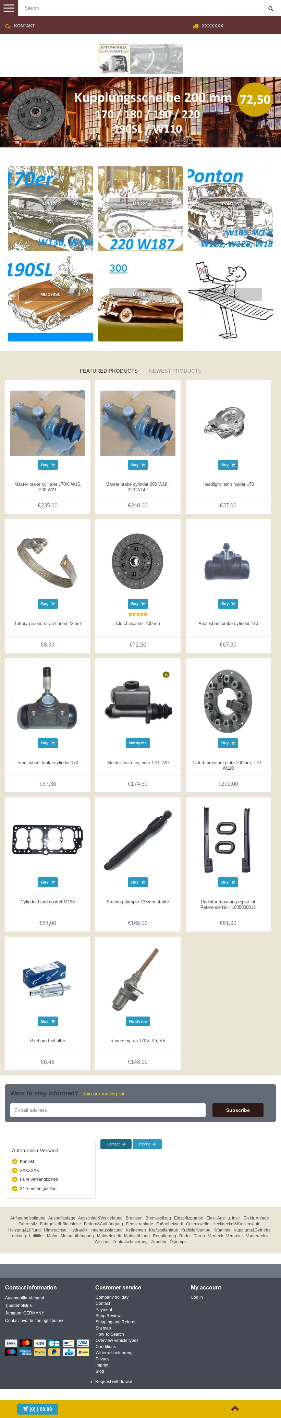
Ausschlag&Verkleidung (100, 1218)
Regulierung (164, 1236)
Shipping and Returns (116, 1322)
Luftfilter (36, 1236)
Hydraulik (78, 1230)
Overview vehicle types (117, 1340)
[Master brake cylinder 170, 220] (137, 700)
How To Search (110, 1334)
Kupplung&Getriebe (252, 1230)
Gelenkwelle (197, 1224)
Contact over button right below (34, 1320)
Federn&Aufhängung (103, 1224)
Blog (100, 1371)
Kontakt (24, 25)
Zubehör (159, 1241)
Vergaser (234, 1236)
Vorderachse (258, 1236)
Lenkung (18, 1236)
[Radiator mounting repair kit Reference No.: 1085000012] (228, 839)
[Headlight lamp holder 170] (228, 422)
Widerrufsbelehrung (114, 1352)
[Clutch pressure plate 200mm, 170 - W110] (228, 700)
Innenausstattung (106, 1230)
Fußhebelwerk (169, 1224)
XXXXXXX (212, 25)
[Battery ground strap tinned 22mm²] (47, 561)
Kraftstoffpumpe (195, 1230)
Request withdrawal (113, 1381)
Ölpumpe (178, 1241)
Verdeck (215, 1236)
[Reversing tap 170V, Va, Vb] (137, 978)
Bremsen (134, 1218)
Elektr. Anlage (256, 1218)
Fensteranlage (139, 1224)
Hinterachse (55, 1230)
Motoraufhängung (77, 1236)
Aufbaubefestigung (28, 1218)
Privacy (102, 1359)
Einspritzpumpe (188, 1218)
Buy (45, 465)
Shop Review (108, 1315)
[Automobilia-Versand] (140, 56)
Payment (104, 1309)
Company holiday (112, 1297)
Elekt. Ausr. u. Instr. (223, 1218)
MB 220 (140, 204)
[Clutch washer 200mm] (137, 561)
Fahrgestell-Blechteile (60, 1224)
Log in (197, 1297)
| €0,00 (40, 1409)
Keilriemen (136, 1230)
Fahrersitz (28, 1224)
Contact (114, 1144)
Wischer (102, 1241)
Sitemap (103, 1328)
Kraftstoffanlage (163, 1230)
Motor (52, 1236)
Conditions (106, 1346)
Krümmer (222, 1230)
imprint (145, 1144)
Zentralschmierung (130, 1241)
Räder (185, 1236)
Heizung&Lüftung (24, 1230)
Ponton (231, 204)
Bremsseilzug (158, 1218)
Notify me (138, 743)
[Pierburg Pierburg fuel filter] (47, 978)
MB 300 (140, 294)
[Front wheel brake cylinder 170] (47, 700)
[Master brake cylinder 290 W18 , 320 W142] (137, 422)
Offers (230, 294)
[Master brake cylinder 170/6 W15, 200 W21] (47, 422)
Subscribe (238, 1110)
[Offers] (109, 354)
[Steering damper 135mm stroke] (137, 839)
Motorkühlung (137, 1236)
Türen (199, 1236)
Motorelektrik (109, 1236)
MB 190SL (50, 294)
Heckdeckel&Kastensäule (236, 1224)
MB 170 (50, 204)
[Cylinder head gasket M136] (47, 839)
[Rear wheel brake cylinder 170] (228, 561)
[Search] (270, 9)
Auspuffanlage (61, 1218)
